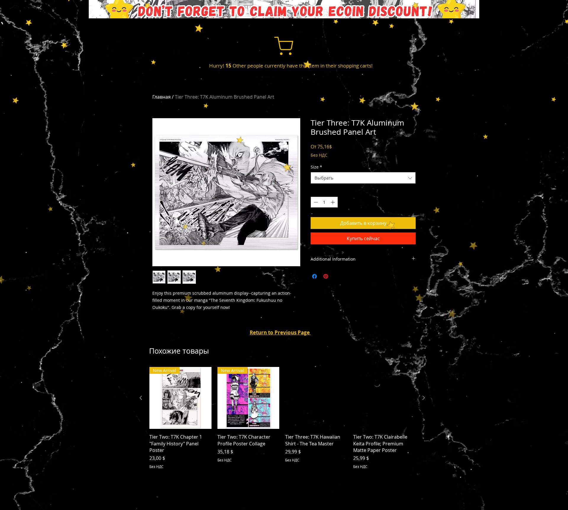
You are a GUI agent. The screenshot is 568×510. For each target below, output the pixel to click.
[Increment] (333, 202)
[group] (282, 418)
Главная (161, 97)
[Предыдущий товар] (140, 397)
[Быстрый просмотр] (316, 398)
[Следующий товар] (423, 397)
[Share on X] (337, 276)
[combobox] (363, 178)
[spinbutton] (324, 202)
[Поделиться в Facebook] (314, 276)
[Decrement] (315, 202)
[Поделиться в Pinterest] (325, 276)
